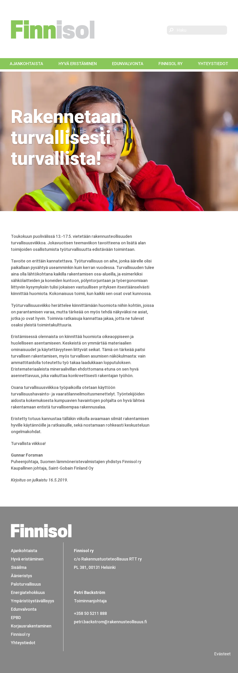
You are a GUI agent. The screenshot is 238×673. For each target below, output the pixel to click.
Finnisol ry (171, 63)
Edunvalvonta (127, 63)
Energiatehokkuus (28, 592)
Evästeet (222, 653)
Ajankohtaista (26, 63)
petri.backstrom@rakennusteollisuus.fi (110, 621)
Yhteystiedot (213, 63)
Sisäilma (18, 567)
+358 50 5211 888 (90, 613)
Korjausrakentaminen (31, 625)
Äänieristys (21, 575)
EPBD (16, 617)
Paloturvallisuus (26, 584)
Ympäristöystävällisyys (32, 600)
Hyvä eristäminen (78, 63)
